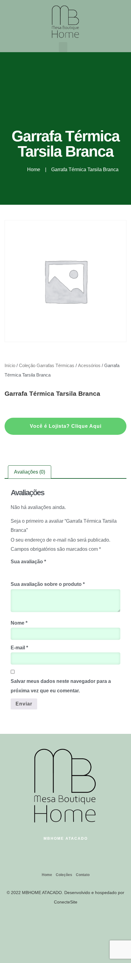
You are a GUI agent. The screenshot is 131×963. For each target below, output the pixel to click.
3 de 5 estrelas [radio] (31, 570)
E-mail (19, 647)
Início (10, 365)
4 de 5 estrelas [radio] (40, 570)
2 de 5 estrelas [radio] (23, 570)
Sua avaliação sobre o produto (48, 584)
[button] (63, 47)
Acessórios (89, 365)
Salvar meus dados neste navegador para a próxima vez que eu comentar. (61, 686)
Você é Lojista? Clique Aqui (65, 426)
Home (47, 875)
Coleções (64, 875)
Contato (83, 875)
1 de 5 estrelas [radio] (14, 570)
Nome (19, 623)
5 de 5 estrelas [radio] (48, 570)
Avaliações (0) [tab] (29, 471)
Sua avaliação (28, 561)
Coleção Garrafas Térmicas (46, 365)
